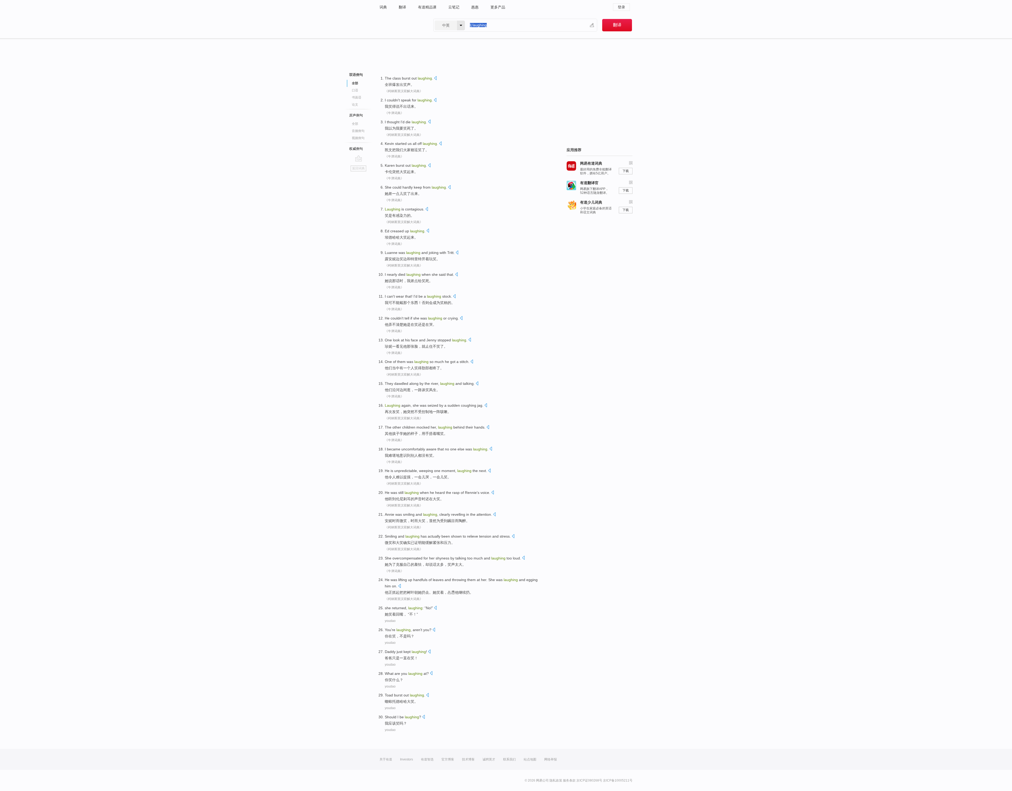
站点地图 (530, 759)
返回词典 (358, 168)
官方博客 (447, 759)
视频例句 (358, 138)
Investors (406, 759)
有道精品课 (427, 7)
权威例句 (356, 149)
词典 (383, 7)
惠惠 (475, 7)
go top (358, 158)
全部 (355, 124)
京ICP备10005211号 (617, 780)
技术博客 (468, 759)
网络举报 (550, 759)
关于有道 (386, 759)
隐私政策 (555, 780)
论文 (355, 104)
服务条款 (569, 780)
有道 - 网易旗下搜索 (401, 25)
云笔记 (453, 7)
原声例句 (356, 115)
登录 (621, 7)
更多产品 (497, 7)
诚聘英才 (489, 759)
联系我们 (509, 759)
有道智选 (427, 759)
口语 (355, 90)
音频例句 (358, 131)
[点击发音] (435, 78)
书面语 (356, 97)
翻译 (402, 7)
